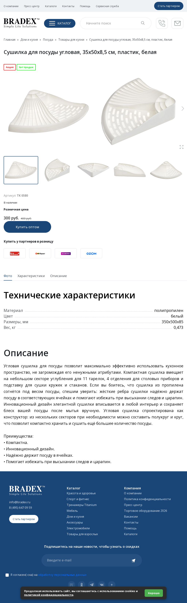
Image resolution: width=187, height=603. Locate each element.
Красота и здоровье (81, 493)
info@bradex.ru (19, 502)
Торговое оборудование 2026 (145, 511)
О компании (11, 6)
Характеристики (31, 276)
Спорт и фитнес (78, 499)
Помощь (85, 6)
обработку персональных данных (62, 575)
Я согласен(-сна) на (48, 575)
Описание (58, 276)
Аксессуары (75, 522)
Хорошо (154, 593)
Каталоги (51, 6)
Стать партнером (169, 6)
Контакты (68, 6)
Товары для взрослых (82, 534)
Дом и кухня (75, 517)
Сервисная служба (107, 6)
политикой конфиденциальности (48, 595)
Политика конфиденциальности (147, 499)
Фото (8, 276)
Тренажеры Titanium (82, 505)
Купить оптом (27, 227)
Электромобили (78, 528)
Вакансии (131, 517)
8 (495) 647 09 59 (20, 508)
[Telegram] (91, 584)
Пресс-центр (31, 6)
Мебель (72, 511)
